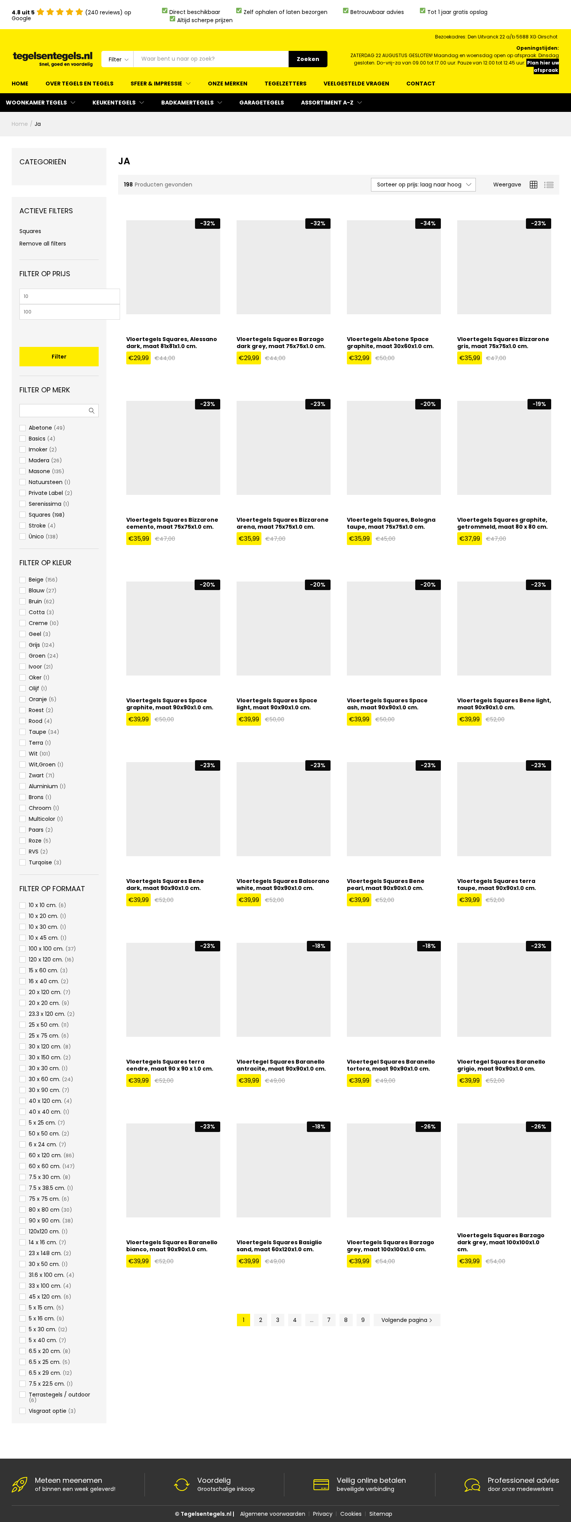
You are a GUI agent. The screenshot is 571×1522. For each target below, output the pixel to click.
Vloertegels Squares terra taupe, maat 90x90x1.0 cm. (496, 885)
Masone (39, 471)
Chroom (40, 808)
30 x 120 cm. (45, 1046)
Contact (420, 83)
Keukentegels (114, 102)
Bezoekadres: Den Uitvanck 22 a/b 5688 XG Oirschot (496, 37)
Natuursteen (46, 482)
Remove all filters (42, 243)
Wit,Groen (42, 764)
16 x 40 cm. (44, 981)
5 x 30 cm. (42, 1329)
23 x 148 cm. (45, 1253)
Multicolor (42, 819)
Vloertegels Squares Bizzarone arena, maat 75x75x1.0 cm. (283, 523)
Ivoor (35, 666)
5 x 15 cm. (41, 1307)
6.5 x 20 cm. (45, 1351)
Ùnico (36, 536)
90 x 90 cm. (45, 1220)
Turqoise (40, 862)
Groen (37, 656)
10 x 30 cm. (43, 927)
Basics (37, 438)
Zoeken (308, 59)
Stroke (37, 525)
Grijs (34, 645)
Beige (36, 579)
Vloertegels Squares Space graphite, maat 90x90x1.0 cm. (169, 704)
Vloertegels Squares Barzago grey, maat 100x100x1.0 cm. (390, 1246)
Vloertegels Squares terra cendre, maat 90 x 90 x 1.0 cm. (169, 1065)
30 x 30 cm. (44, 1068)
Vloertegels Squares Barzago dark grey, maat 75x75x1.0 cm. (281, 343)
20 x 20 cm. (44, 1003)
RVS (33, 851)
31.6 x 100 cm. (46, 1275)
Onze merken (227, 83)
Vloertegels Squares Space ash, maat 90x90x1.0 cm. (387, 704)
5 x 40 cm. (43, 1340)
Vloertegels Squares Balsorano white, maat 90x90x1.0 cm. (283, 885)
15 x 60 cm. (43, 970)
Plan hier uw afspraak (543, 66)
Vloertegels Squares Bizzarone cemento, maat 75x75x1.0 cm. (172, 523)
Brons (36, 797)
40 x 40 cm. (45, 1112)
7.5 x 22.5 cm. (47, 1384)
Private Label (46, 493)
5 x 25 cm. (42, 1123)
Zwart (36, 775)
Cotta (37, 612)
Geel (35, 634)
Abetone (40, 428)
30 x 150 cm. (45, 1057)
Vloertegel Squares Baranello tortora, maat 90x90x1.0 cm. (391, 1065)
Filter (59, 356)
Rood (35, 721)
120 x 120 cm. (46, 959)
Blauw (36, 590)
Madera (39, 460)
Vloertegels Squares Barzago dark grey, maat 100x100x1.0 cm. (501, 1242)
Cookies (351, 1514)
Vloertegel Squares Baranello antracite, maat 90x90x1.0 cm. (281, 1065)
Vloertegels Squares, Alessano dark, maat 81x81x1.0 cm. (171, 343)
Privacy (323, 1514)
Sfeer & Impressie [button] (156, 83)
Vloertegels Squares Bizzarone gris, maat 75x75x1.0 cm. (503, 343)
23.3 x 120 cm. (47, 1014)
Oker (35, 677)
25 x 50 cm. (44, 1025)
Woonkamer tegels (36, 102)
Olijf (34, 688)
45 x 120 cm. (45, 1297)
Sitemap (380, 1514)
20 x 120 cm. (45, 992)
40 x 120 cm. (45, 1101)
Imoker (38, 449)
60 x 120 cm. (45, 1155)
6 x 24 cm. (43, 1144)
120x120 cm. (44, 1231)
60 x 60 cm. (45, 1166)
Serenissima (45, 504)
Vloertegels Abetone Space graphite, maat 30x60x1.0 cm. (390, 343)
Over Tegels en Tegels (79, 83)
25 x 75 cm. (44, 1036)
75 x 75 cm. (44, 1199)
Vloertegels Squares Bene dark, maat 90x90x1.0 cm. (165, 885)
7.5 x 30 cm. (45, 1177)
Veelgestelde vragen (356, 83)
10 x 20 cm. (43, 916)
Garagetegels (261, 102)
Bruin (35, 601)
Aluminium (43, 786)
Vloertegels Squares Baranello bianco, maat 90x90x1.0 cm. (172, 1246)
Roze (35, 841)
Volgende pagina (405, 1320)
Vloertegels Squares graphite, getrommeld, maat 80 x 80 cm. (502, 523)
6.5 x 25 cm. (45, 1362)
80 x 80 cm (44, 1210)
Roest (36, 710)
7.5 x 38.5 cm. (47, 1188)
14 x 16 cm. (43, 1242)
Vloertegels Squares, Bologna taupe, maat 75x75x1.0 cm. (391, 523)
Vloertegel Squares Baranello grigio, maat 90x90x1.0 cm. (501, 1065)
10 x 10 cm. (43, 905)
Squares (30, 231)
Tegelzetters (285, 83)
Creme (38, 623)
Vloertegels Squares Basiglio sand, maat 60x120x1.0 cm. (279, 1246)
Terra (36, 743)
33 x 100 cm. (45, 1286)
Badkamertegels (187, 102)
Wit (33, 754)
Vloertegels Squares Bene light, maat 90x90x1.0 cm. (504, 704)
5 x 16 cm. (42, 1318)
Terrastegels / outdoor (59, 1394)
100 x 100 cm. (46, 949)
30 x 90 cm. (44, 1090)
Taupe (37, 732)
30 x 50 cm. (44, 1264)
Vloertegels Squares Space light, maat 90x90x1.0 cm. (277, 704)
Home (20, 83)
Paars (36, 830)
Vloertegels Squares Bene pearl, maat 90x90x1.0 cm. (386, 885)
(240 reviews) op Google (71, 15)
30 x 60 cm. (44, 1079)
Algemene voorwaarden (272, 1514)
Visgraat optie (47, 1411)
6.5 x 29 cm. (45, 1373)
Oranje (38, 699)
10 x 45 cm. (44, 938)
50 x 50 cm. (44, 1133)
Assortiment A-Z (327, 102)
